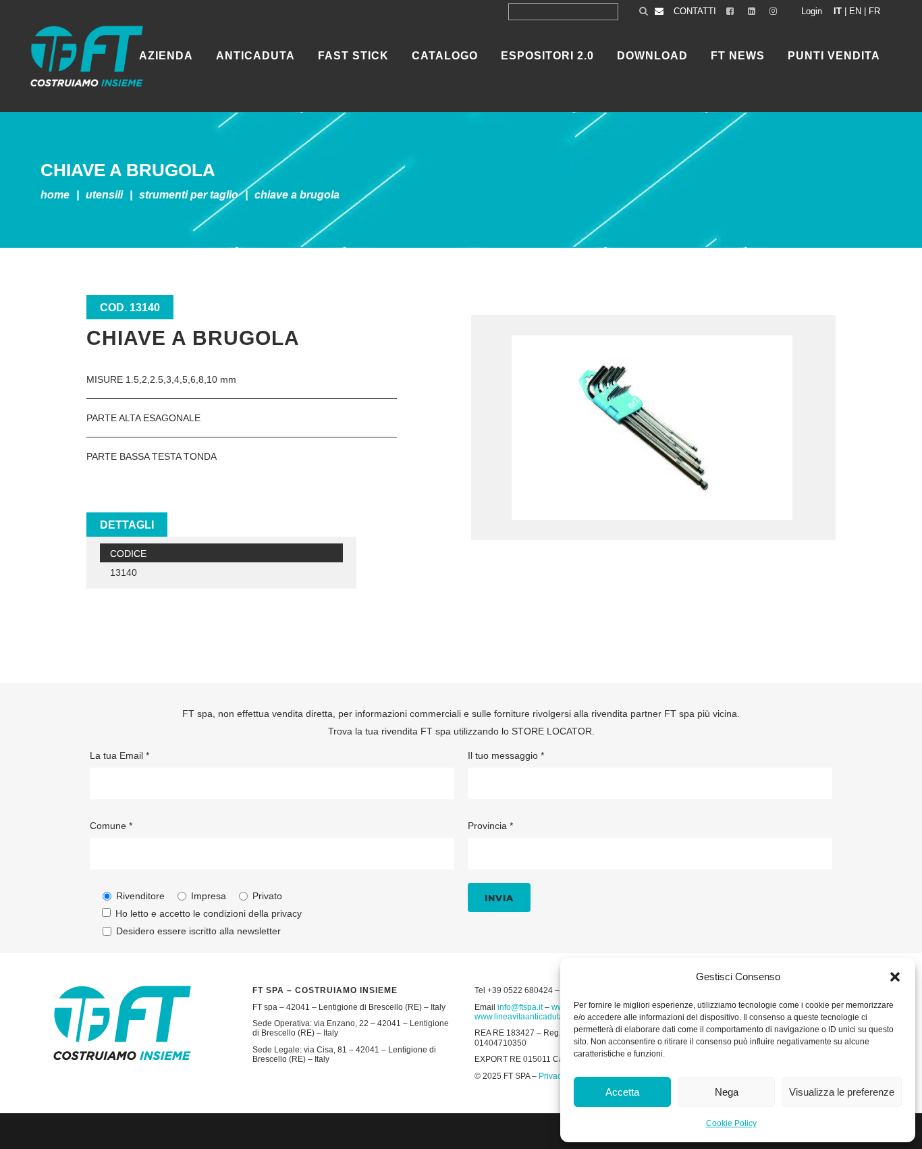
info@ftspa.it (520, 1007)
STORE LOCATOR (552, 731)
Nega (726, 1092)
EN (855, 11)
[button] (895, 977)
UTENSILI (104, 195)
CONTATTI (695, 11)
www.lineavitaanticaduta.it (522, 1016)
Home (55, 195)
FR (874, 11)
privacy (286, 913)
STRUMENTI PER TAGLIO (188, 195)
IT (838, 11)
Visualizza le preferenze (841, 1092)
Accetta (622, 1092)
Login (811, 11)
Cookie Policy (731, 1123)
